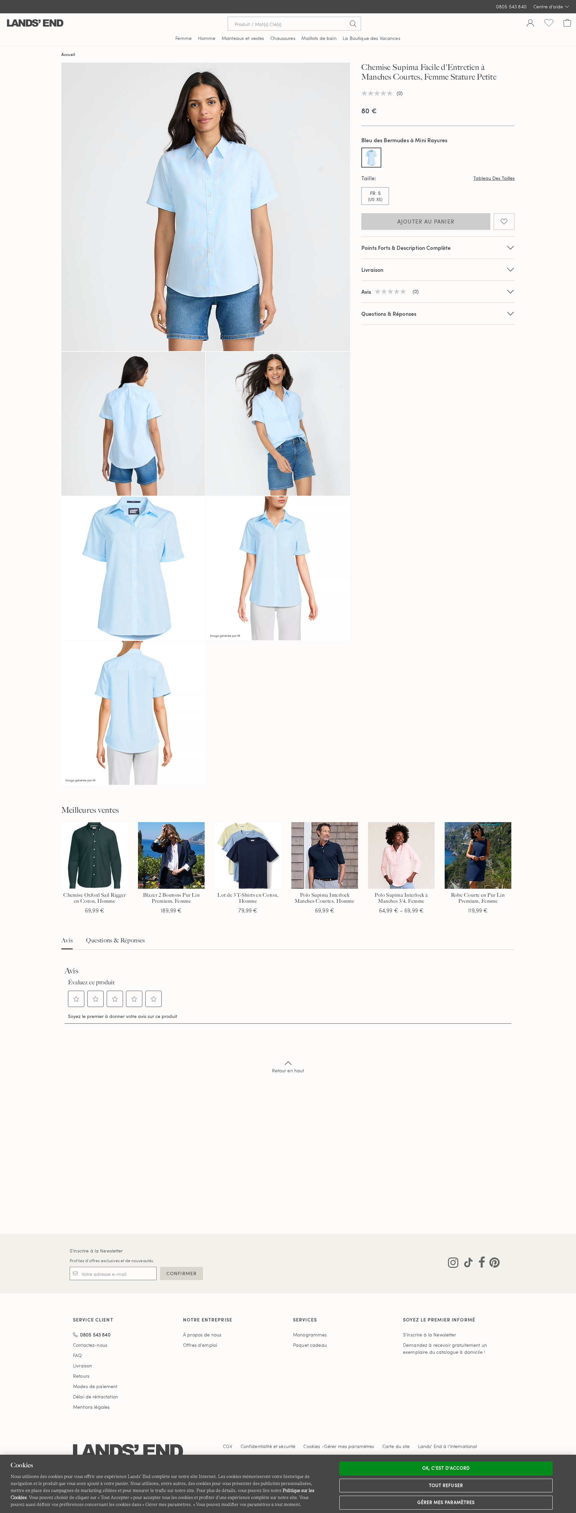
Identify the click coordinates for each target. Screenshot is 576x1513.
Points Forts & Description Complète (406, 248)
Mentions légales (91, 1407)
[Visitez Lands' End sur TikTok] (466, 1264)
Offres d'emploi (200, 1345)
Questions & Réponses (388, 313)
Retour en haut (288, 1070)
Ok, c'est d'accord (446, 1468)
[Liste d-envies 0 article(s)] (548, 24)
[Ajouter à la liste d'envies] (504, 221)
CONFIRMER (181, 1273)
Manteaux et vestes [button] (243, 38)
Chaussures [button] (282, 38)
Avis (67, 940)
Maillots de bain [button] (318, 38)
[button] (76, 999)
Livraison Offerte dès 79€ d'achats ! (288, 6)
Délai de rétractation (95, 1396)
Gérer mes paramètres (446, 1502)
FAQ (77, 1355)
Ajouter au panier (426, 221)
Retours (81, 1376)
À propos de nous (202, 1334)
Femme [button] (183, 38)
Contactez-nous (90, 1345)
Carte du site (396, 1446)
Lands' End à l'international (447, 1446)
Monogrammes (310, 1334)
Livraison (372, 269)
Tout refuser (446, 1485)
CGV (227, 1446)
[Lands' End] (35, 23)
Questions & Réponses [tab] (115, 940)
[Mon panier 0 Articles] (567, 24)
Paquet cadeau (310, 1345)
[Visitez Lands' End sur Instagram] (453, 1264)
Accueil (68, 54)
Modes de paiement (95, 1386)
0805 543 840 (511, 6)
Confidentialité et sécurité (268, 1446)
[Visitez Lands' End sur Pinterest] (492, 1264)
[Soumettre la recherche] (353, 24)
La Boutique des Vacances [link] (371, 38)
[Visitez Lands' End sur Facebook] (479, 1264)
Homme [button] (207, 38)
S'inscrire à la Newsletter (96, 1251)
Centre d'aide (548, 6)
